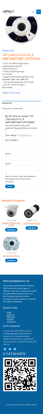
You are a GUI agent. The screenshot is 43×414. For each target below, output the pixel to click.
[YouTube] (10, 349)
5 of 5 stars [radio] (30, 135)
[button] (33, 12)
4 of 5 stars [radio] (28, 135)
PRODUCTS (11, 317)
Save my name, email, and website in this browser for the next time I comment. (20, 179)
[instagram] (15, 349)
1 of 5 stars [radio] (20, 135)
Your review (11, 140)
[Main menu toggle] (38, 11)
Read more (11, 230)
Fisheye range (8, 50)
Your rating (11, 135)
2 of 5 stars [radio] (23, 135)
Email (8, 163)
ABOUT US (10, 315)
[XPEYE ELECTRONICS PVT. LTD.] (8, 12)
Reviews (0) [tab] (7, 103)
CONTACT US (11, 322)
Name (8, 153)
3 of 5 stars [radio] (25, 135)
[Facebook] (5, 349)
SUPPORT (10, 319)
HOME (9, 312)
